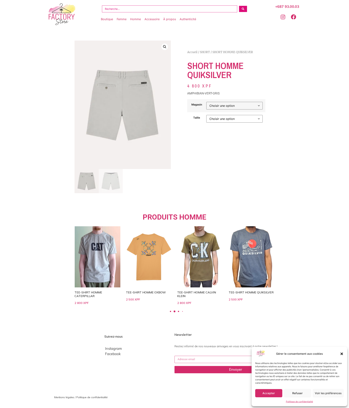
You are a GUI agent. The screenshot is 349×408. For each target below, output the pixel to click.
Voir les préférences (328, 393)
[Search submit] (243, 9)
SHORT (205, 52)
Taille (196, 117)
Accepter (268, 393)
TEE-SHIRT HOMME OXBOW (146, 292)
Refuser (297, 393)
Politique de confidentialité (299, 401)
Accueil (192, 52)
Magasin (196, 104)
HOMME (192, 217)
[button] (342, 354)
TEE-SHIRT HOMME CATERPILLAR (88, 294)
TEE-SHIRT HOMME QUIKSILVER (251, 292)
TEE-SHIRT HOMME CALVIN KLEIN (196, 294)
